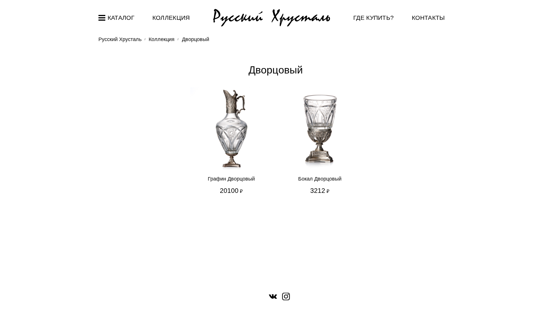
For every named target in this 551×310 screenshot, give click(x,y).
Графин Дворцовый (231, 179)
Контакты (428, 17)
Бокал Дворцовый (320, 179)
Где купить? (373, 17)
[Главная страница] (271, 18)
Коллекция (171, 17)
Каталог (121, 17)
